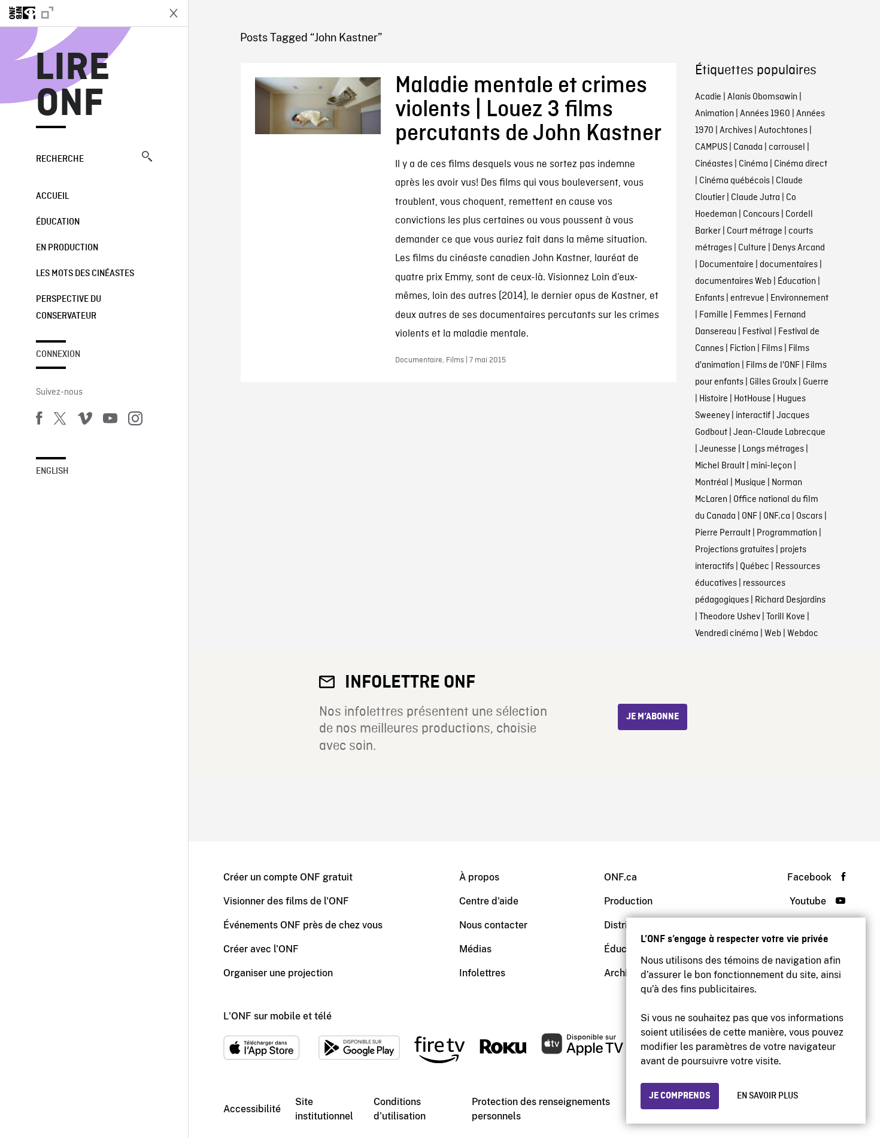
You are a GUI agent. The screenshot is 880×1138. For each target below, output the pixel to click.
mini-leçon (771, 466)
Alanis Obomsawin (762, 97)
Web (772, 634)
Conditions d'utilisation (400, 1109)
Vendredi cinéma (726, 634)
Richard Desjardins (790, 600)
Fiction (742, 349)
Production (628, 901)
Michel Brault (720, 466)
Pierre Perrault (723, 533)
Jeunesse (717, 449)
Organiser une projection (278, 973)
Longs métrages (773, 449)
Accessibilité (252, 1109)
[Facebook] (39, 420)
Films (771, 349)
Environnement (799, 298)
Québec (754, 567)
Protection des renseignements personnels (541, 1109)
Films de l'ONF (773, 365)
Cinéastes (714, 164)
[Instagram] (135, 420)
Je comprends (680, 1096)
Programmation (787, 533)
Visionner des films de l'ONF (286, 901)
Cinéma (753, 164)
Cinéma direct (800, 164)
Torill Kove (785, 617)
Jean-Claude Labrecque (779, 432)
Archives (736, 131)
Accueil (52, 196)
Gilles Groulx (773, 382)
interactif (753, 416)
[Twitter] (60, 420)
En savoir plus (767, 1096)
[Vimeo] (85, 420)
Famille (713, 315)
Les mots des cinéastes (85, 274)
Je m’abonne (652, 717)
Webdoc (802, 634)
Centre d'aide (488, 901)
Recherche (60, 159)
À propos (479, 877)
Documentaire (726, 265)
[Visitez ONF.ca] (79, 13)
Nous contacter (493, 925)
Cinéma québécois (734, 181)
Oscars (809, 516)
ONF (749, 516)
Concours (761, 214)
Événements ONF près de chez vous (303, 925)
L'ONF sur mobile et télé (277, 1016)
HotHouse (752, 399)
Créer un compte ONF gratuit (288, 877)
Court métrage (754, 231)
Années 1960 (765, 114)
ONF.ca (776, 516)
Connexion (58, 354)
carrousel (787, 147)
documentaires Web (733, 281)
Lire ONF (73, 86)
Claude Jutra (755, 198)
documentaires (789, 265)
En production (67, 248)
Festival (757, 332)
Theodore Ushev (729, 617)
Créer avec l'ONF (261, 949)
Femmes (751, 315)
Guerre (816, 382)
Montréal (712, 483)
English (52, 471)
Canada (748, 147)
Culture (752, 248)
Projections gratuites (734, 550)
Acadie (708, 97)
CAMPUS (711, 147)
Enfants (709, 298)
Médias (475, 949)
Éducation (58, 222)
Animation (714, 114)
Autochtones (783, 131)
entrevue (747, 298)
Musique (750, 483)
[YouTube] (110, 420)
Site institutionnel (324, 1109)
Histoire (713, 399)
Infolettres (482, 973)
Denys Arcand (798, 248)
